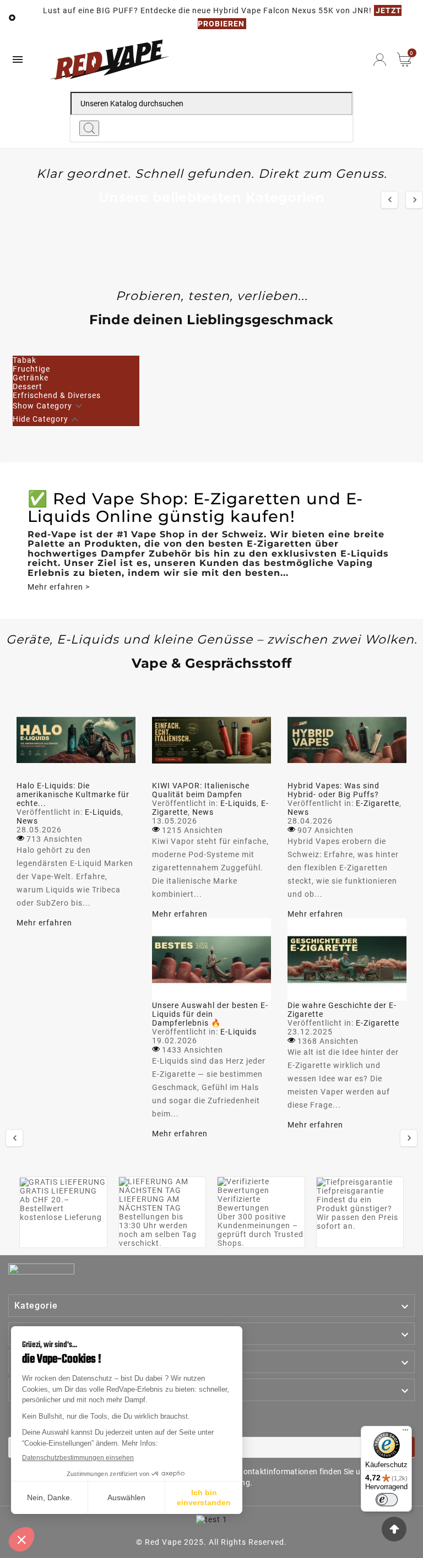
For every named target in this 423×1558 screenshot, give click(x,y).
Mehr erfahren (44, 922)
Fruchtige (31, 368)
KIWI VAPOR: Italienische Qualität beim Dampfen (201, 790)
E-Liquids (103, 812)
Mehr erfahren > (59, 586)
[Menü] (405, 1432)
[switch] (387, 1499)
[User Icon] (379, 59)
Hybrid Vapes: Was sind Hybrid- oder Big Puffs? (333, 790)
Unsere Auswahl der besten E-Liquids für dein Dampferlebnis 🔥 (210, 1014)
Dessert (27, 386)
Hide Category (40, 419)
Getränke (30, 377)
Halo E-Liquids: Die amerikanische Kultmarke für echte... (73, 794)
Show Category (42, 405)
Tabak (24, 360)
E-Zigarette (377, 803)
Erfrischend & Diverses (57, 395)
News (27, 820)
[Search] (89, 128)
